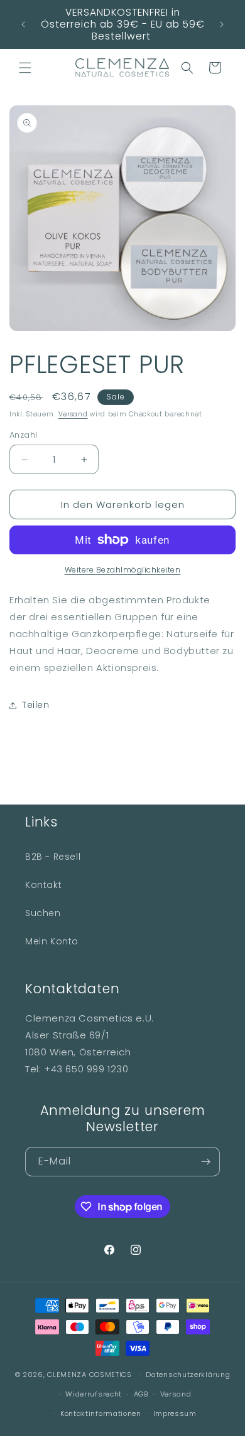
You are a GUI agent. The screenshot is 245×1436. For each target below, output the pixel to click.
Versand (73, 414)
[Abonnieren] (205, 1161)
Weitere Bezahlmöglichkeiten (123, 569)
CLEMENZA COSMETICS (89, 1375)
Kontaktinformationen (100, 1413)
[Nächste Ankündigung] (222, 24)
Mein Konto (52, 941)
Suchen (43, 913)
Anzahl (23, 435)
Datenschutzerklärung (188, 1375)
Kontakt (43, 885)
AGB (141, 1394)
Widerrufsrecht (93, 1394)
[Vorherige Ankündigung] (23, 24)
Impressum (175, 1413)
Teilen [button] (36, 705)
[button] (25, 68)
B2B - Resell (52, 856)
